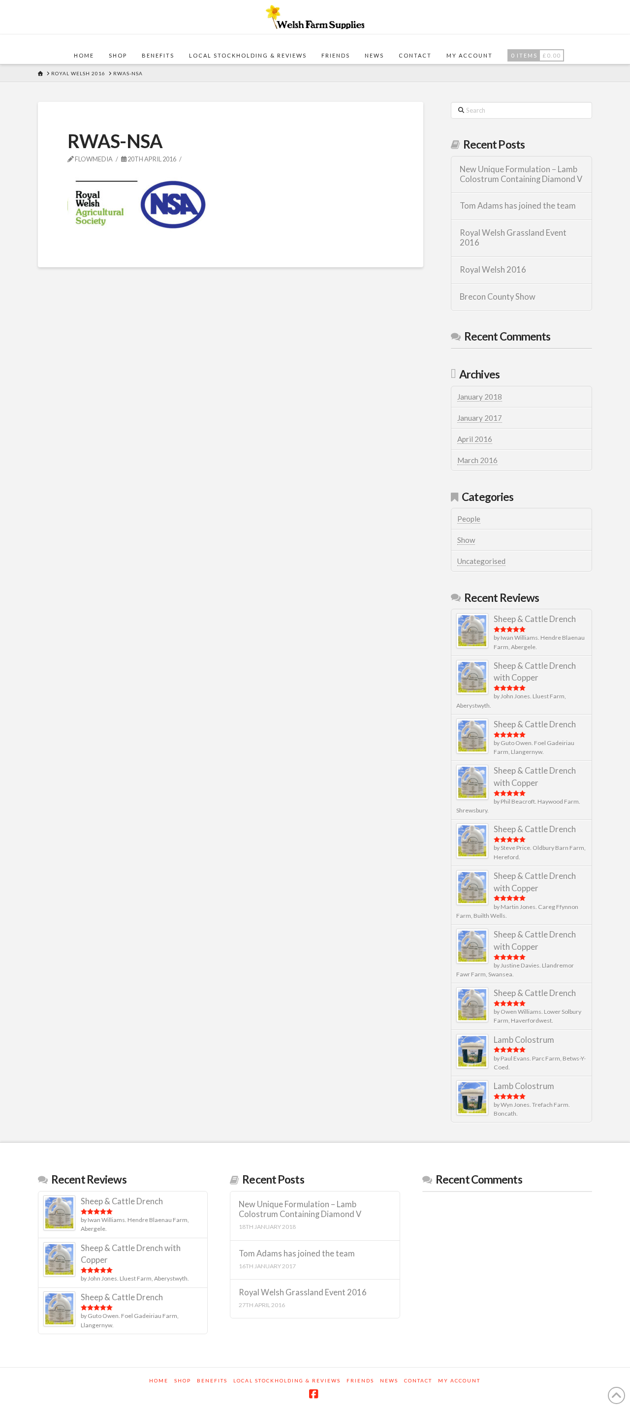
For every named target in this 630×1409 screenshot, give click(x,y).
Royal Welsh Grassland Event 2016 (513, 238)
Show (466, 539)
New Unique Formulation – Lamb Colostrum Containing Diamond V (521, 174)
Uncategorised (481, 561)
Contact (418, 1380)
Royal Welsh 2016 (493, 270)
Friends (360, 1380)
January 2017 (479, 417)
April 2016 (474, 439)
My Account (459, 1380)
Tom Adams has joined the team (518, 206)
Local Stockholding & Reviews (287, 1380)
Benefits (212, 1380)
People (468, 518)
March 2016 (477, 460)
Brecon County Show (498, 297)
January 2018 (479, 396)
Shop (182, 1380)
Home (158, 1380)
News (389, 1380)
